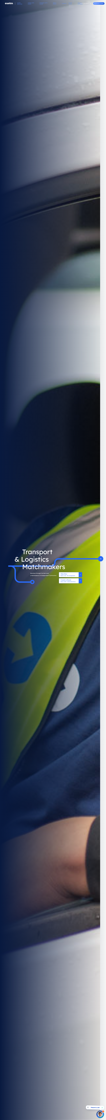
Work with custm (31, 3)
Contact (64, 3)
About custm (54, 3)
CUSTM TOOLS (70, 3)
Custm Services (19, 3)
